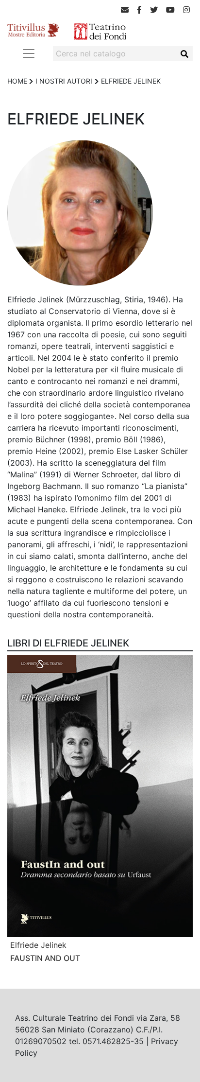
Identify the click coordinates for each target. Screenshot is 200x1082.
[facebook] (139, 10)
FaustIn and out (45, 958)
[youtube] (170, 10)
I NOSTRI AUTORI (63, 81)
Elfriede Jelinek (38, 945)
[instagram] (186, 10)
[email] (125, 10)
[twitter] (154, 10)
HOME (17, 81)
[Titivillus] (33, 29)
